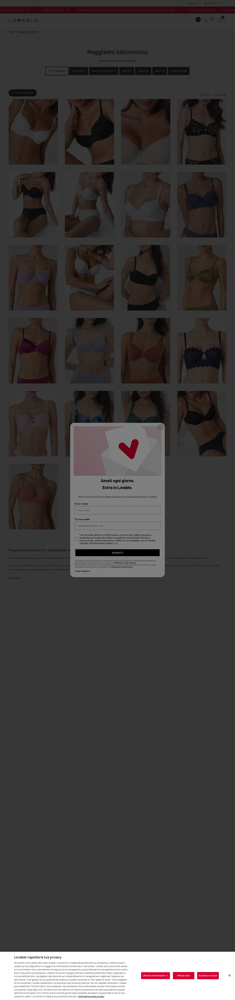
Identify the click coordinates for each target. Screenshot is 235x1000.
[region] (117, 976)
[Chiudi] (229, 975)
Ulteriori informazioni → (155, 975)
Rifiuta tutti (183, 975)
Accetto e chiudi (208, 975)
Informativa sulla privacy (91, 996)
